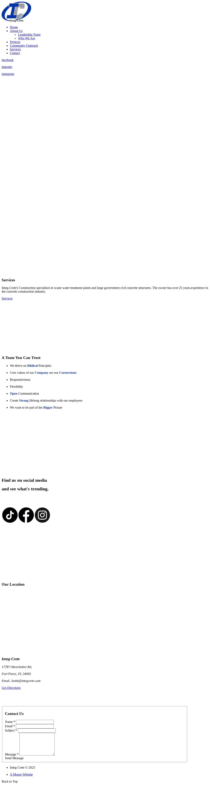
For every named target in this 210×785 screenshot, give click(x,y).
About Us (16, 31)
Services (15, 49)
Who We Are (26, 38)
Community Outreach (24, 45)
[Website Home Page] (16, 21)
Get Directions (11, 688)
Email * (10, 726)
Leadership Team (29, 34)
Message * (12, 754)
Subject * (11, 730)
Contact (15, 53)
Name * (10, 722)
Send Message (14, 758)
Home (14, 27)
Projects (15, 42)
